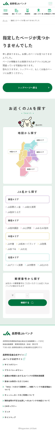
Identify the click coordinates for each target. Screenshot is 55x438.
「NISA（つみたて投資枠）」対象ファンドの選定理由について (28, 388)
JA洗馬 (43, 243)
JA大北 (23, 249)
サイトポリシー (11, 364)
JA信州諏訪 (12, 228)
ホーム (5, 20)
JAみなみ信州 (41, 228)
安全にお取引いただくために (17, 381)
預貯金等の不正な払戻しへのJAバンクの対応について (27, 400)
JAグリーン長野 (15, 264)
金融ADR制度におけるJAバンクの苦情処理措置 (24, 375)
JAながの (44, 264)
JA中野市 (31, 264)
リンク (7, 411)
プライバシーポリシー (14, 370)
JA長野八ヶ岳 (14, 206)
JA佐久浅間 (30, 206)
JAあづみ (11, 249)
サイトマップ (10, 417)
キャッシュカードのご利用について (19, 395)
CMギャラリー (11, 406)
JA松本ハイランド (27, 243)
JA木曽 (10, 243)
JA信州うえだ (14, 212)
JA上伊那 (26, 228)
